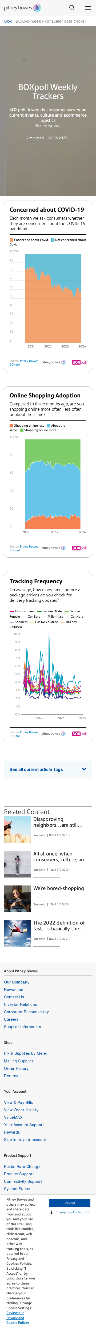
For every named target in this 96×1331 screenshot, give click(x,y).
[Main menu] (88, 8)
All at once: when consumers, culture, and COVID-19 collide (60, 857)
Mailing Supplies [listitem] (19, 1060)
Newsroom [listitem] (13, 989)
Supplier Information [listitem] (22, 1026)
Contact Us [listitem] (14, 996)
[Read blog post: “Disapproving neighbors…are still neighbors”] (17, 829)
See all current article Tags (36, 769)
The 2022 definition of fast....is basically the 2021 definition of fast (59, 926)
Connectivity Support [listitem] (23, 1181)
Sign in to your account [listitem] (25, 1139)
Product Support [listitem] (19, 1173)
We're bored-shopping (58, 888)
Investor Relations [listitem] (20, 1004)
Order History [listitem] (16, 1068)
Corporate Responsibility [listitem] (26, 1011)
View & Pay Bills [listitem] (18, 1102)
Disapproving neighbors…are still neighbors (55, 822)
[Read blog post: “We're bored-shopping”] (17, 898)
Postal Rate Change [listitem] (22, 1166)
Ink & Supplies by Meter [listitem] (25, 1053)
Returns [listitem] (11, 1075)
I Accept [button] (69, 1203)
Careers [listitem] (11, 1019)
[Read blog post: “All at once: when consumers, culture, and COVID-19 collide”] (17, 864)
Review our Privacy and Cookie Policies (18, 1318)
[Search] (72, 8)
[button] (70, 1212)
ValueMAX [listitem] (13, 1117)
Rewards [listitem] (12, 1132)
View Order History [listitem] (21, 1109)
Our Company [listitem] (16, 982)
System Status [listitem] (17, 1188)
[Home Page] (22, 8)
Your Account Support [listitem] (24, 1124)
